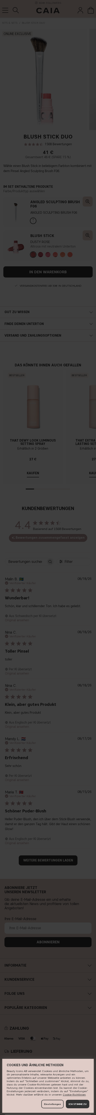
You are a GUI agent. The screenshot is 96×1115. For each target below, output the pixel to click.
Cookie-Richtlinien (74, 1094)
